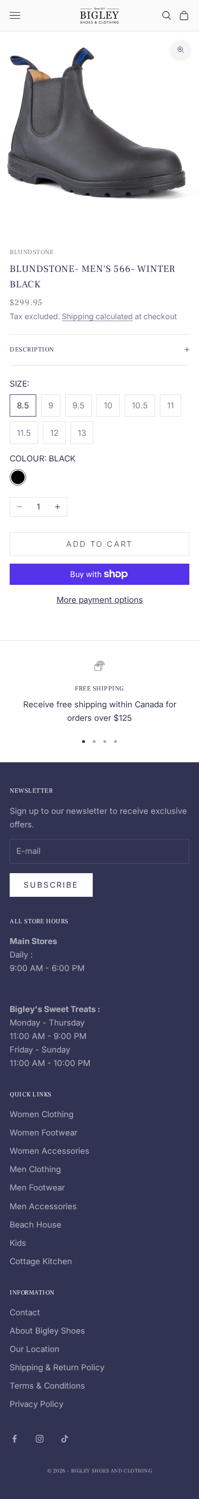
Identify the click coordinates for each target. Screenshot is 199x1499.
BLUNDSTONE (32, 252)
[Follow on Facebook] (14, 1439)
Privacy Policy (36, 1404)
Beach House (35, 1224)
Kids (18, 1243)
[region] (99, 692)
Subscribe (51, 885)
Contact (25, 1312)
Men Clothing (35, 1169)
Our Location (34, 1349)
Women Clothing (41, 1114)
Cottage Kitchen (41, 1261)
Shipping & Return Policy (57, 1367)
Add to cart (99, 544)
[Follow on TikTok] (65, 1439)
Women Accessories (49, 1151)
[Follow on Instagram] (39, 1439)
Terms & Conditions (47, 1386)
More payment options (100, 600)
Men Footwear (37, 1187)
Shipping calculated (97, 316)
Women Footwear (43, 1132)
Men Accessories (43, 1206)
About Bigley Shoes (47, 1331)
